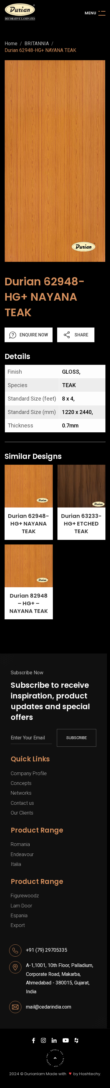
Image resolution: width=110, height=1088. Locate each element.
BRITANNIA (36, 43)
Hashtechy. (90, 1074)
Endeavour (22, 854)
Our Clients (22, 813)
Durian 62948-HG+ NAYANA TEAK (40, 50)
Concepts (21, 783)
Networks (21, 793)
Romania (20, 844)
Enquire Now (34, 334)
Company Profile (29, 773)
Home (11, 43)
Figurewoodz (25, 896)
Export (18, 925)
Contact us (22, 803)
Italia (16, 864)
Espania (19, 915)
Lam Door (21, 906)
